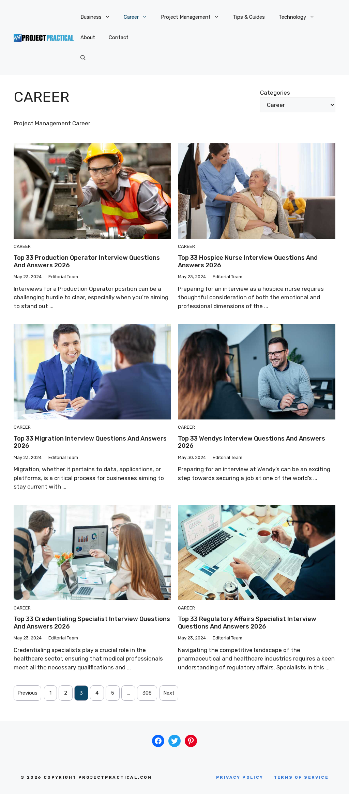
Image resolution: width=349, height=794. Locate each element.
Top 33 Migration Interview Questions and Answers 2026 (90, 442)
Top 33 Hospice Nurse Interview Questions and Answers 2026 (248, 261)
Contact (118, 37)
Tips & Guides (249, 17)
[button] (83, 58)
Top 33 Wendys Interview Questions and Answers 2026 (251, 442)
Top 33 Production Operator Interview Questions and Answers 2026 (87, 261)
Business (91, 17)
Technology (292, 17)
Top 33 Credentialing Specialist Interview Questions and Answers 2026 (92, 622)
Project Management (186, 17)
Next (168, 693)
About (87, 37)
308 (147, 693)
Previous (27, 693)
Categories (275, 92)
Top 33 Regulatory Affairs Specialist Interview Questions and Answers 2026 (247, 622)
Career (131, 17)
